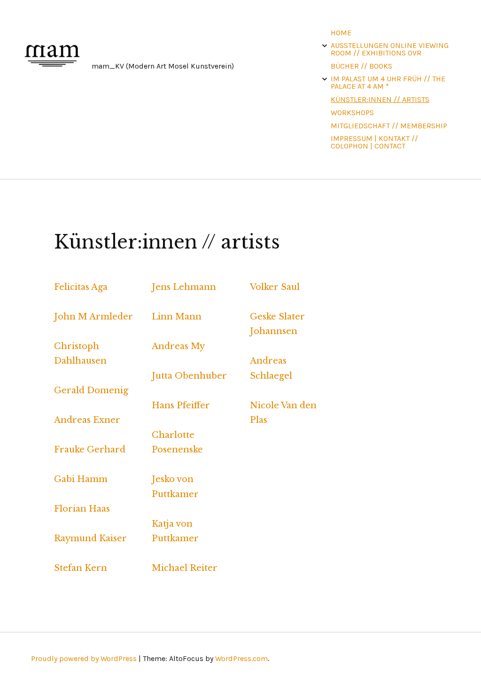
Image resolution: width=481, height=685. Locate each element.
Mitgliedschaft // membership (389, 125)
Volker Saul (275, 287)
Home (341, 32)
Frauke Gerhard (89, 449)
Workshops (352, 112)
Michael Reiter (184, 568)
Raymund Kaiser (90, 538)
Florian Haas (82, 509)
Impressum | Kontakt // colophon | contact (374, 142)
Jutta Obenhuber (189, 376)
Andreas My (178, 346)
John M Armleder (93, 316)
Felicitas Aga (81, 287)
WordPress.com (241, 658)
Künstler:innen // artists (380, 99)
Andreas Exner (87, 420)
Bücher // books (361, 66)
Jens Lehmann (184, 287)
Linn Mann (177, 316)
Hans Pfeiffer (181, 405)
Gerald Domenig (91, 390)
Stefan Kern (80, 568)
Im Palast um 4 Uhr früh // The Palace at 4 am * (388, 82)
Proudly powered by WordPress (84, 658)
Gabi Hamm (81, 479)
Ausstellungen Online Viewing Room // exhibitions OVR (390, 49)
